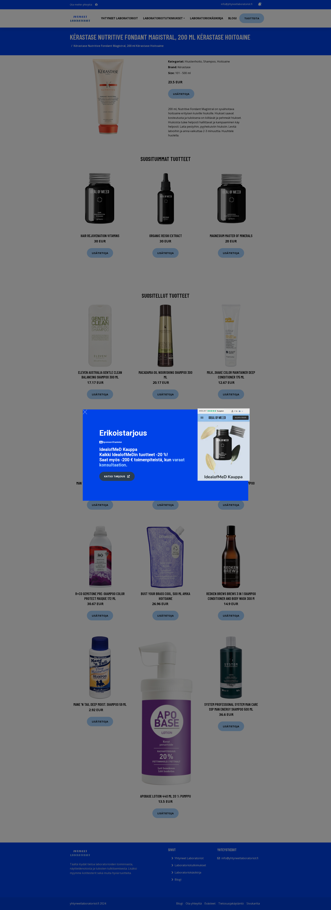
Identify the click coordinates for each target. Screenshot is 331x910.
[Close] (85, 411)
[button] (117, 476)
